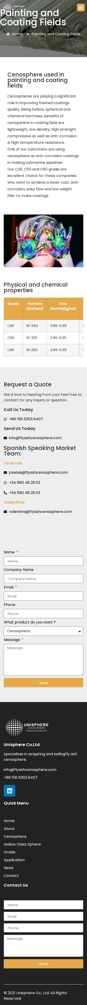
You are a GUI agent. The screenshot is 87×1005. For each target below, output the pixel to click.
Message (12, 640)
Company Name (19, 570)
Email (9, 587)
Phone (9, 605)
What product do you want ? (30, 622)
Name (10, 552)
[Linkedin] (9, 790)
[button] (81, 7)
